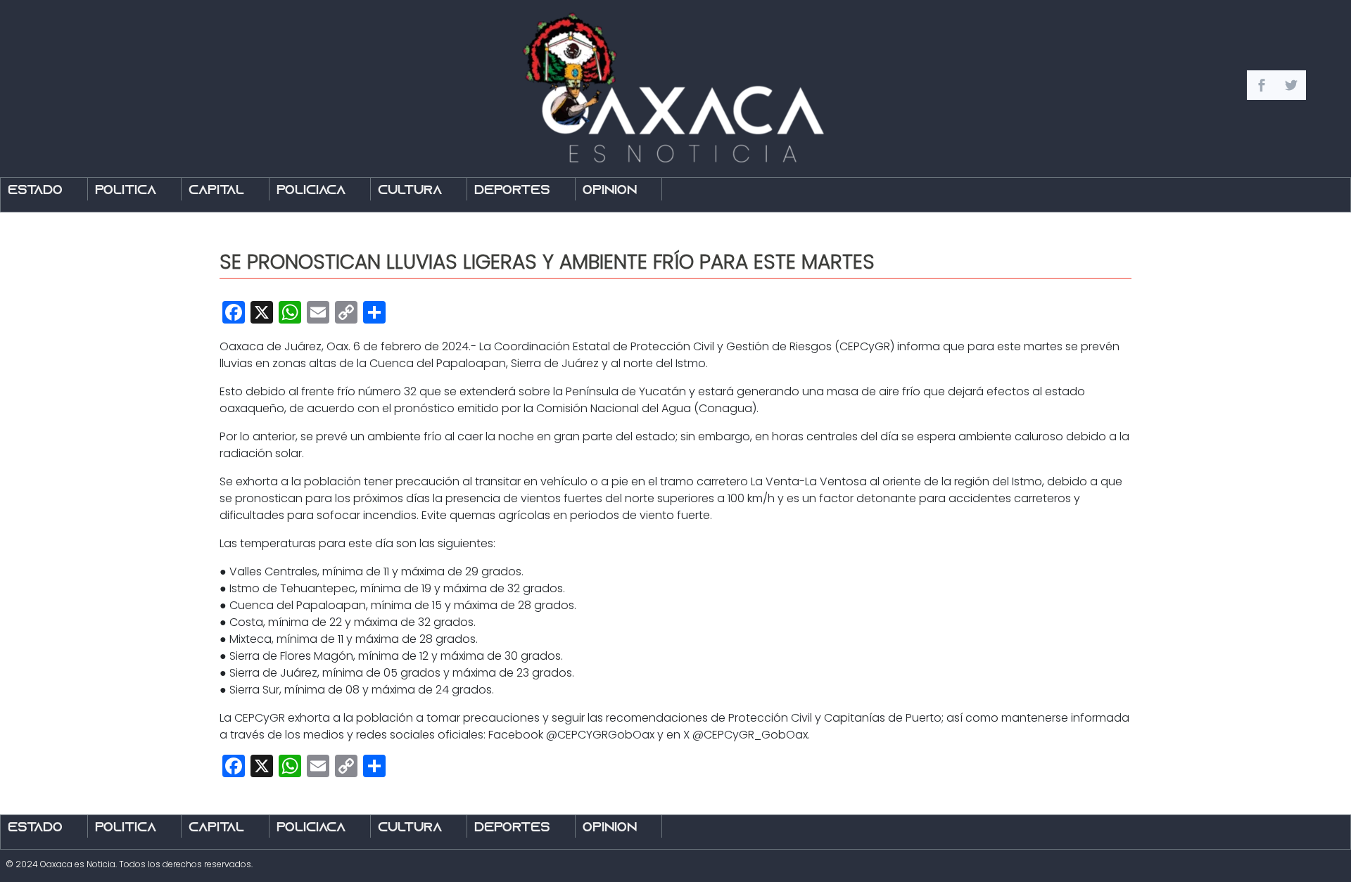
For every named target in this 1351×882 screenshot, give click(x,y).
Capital (216, 191)
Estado (35, 191)
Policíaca (311, 191)
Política (125, 191)
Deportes (512, 191)
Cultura (410, 191)
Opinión (610, 191)
